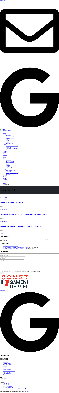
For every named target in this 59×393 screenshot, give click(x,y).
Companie (5, 134)
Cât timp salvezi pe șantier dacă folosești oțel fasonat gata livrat (23, 214)
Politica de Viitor (9, 143)
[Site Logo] (3, 129)
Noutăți (4, 152)
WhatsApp (2, 0)
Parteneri (8, 142)
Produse (5, 155)
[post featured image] (3, 197)
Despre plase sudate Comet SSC (11, 202)
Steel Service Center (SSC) (12, 146)
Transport (8, 149)
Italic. (28, 391)
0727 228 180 (3, 64)
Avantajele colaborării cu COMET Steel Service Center (20, 226)
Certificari (8, 140)
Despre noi (8, 135)
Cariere (7, 139)
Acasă (4, 133)
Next (2, 233)
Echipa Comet (19, 199)
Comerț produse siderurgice (12, 148)
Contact (4, 153)
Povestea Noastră (10, 137)
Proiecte (5, 151)
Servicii (4, 144)
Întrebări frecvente (10, 138)
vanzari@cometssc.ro (5, 62)
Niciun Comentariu (10, 199)
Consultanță (8, 147)
